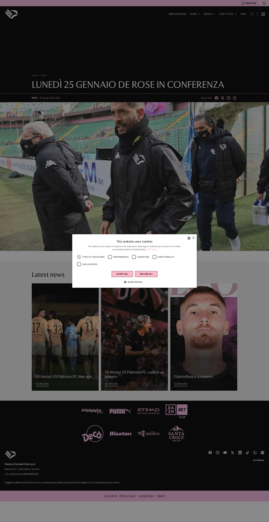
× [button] (193, 238)
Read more (151, 249)
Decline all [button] (146, 274)
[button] (134, 282)
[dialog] (134, 261)
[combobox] (189, 238)
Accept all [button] (122, 274)
